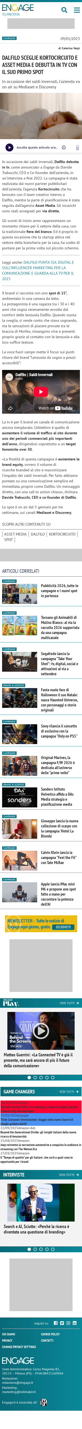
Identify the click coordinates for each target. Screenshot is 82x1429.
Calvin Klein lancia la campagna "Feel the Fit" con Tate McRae (58, 857)
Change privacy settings (19, 1347)
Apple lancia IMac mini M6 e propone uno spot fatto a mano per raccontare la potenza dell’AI (58, 894)
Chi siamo (8, 1334)
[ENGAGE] (18, 7)
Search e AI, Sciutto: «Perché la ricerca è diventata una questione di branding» (36, 1229)
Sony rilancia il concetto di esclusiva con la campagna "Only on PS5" (59, 731)
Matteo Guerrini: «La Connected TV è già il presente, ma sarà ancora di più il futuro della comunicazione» (38, 1060)
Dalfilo (38, 534)
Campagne (9, 38)
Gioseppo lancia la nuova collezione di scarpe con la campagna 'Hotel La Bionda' (59, 828)
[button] (77, 10)
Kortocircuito (62, 534)
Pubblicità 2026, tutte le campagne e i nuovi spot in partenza (59, 590)
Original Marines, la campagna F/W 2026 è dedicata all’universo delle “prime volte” (58, 765)
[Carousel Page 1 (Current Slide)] (29, 1077)
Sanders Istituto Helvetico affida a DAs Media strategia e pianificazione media (57, 797)
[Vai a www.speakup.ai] (77, 147)
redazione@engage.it (17, 1382)
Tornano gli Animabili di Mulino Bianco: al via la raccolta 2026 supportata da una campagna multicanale (60, 627)
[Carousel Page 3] (41, 1077)
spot (8, 539)
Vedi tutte (67, 1175)
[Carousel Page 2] (35, 1077)
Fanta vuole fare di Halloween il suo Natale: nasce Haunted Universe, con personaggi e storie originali (59, 700)
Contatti (47, 1340)
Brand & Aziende (13, 685)
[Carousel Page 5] (52, 1077)
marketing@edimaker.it (19, 1392)
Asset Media (15, 534)
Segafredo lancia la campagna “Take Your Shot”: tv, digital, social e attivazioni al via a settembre (59, 663)
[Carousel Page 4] (47, 1077)
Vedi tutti (67, 1003)
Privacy (7, 1340)
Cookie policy (50, 1334)
